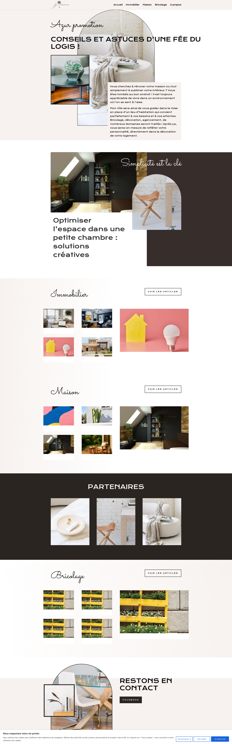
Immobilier (132, 5)
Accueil (118, 5)
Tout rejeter (202, 739)
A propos (175, 5)
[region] (116, 737)
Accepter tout (220, 739)
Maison (147, 5)
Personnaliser (183, 739)
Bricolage (161, 5)
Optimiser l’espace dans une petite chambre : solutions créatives (89, 238)
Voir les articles (163, 291)
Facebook (131, 700)
